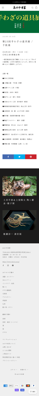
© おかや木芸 (19, 374)
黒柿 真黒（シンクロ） (10, 322)
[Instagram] (8, 265)
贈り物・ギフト (7, 307)
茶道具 (4, 300)
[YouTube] (13, 265)
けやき (4, 332)
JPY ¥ (13, 369)
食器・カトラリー (8, 277)
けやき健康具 (6, 290)
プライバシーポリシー (9, 361)
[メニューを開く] (3, 7)
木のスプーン (6, 280)
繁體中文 (23, 369)
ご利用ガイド (6, 354)
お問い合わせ (6, 347)
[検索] (32, 7)
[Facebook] (3, 265)
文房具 (4, 294)
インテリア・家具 (8, 283)
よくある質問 (6, 350)
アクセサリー (6, 297)
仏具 (3, 304)
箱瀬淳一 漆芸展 (12, 233)
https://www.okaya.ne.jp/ (11, 262)
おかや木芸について (9, 344)
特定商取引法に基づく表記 (11, 357)
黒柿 (3, 319)
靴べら (4, 287)
